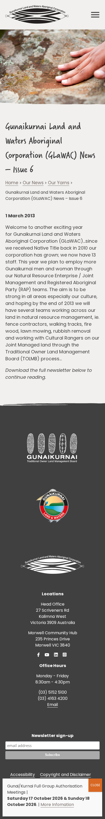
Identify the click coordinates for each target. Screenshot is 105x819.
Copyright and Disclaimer (65, 774)
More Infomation (57, 804)
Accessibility (22, 774)
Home (11, 183)
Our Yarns (58, 183)
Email (52, 705)
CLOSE (95, 785)
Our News (33, 183)
